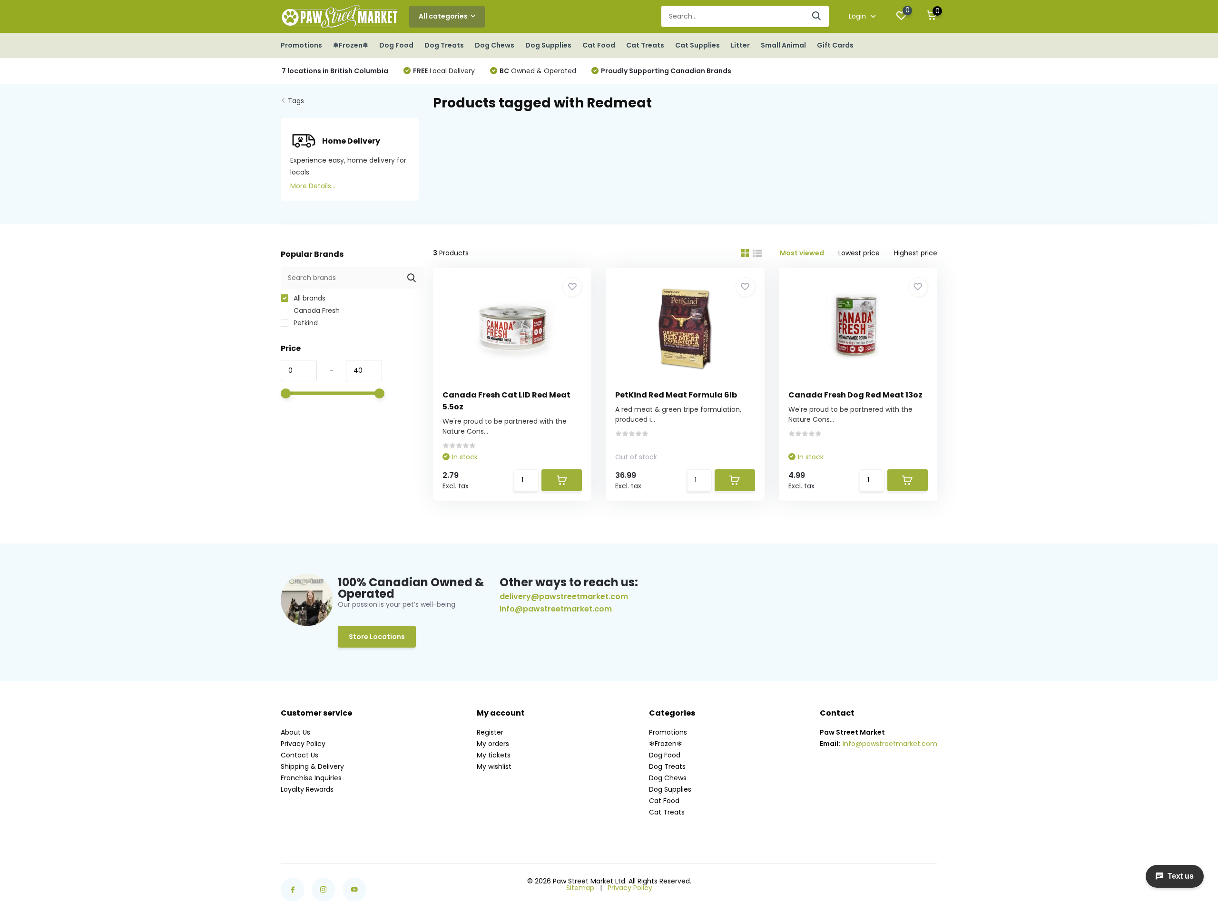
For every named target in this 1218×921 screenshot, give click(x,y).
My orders (493, 743)
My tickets (494, 755)
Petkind (305, 323)
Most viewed (802, 253)
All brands (308, 298)
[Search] (817, 16)
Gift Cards (835, 45)
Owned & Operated (538, 71)
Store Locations (377, 636)
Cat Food (598, 45)
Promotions (301, 45)
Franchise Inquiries (311, 778)
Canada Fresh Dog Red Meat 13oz (855, 394)
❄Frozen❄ (350, 45)
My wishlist (494, 766)
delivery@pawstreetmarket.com (564, 596)
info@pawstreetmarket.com (556, 609)
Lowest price (859, 253)
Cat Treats (645, 45)
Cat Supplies (697, 45)
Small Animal (783, 45)
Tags (296, 101)
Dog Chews (494, 45)
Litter (740, 45)
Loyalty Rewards (307, 789)
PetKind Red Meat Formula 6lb (676, 394)
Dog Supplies (548, 45)
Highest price (915, 253)
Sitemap (580, 887)
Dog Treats (444, 45)
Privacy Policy (303, 743)
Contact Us (299, 755)
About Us (295, 732)
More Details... (312, 186)
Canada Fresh (316, 310)
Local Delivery (444, 71)
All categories (443, 16)
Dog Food (396, 45)
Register (490, 732)
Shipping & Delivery (312, 766)
